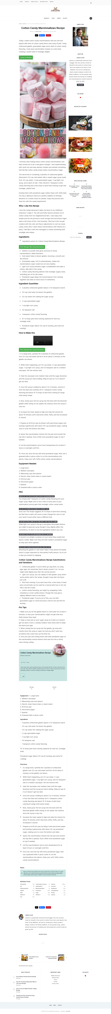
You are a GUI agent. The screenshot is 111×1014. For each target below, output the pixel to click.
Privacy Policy (34, 1)
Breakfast (46, 18)
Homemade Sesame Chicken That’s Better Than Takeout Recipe (86, 187)
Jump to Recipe (26, 57)
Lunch (53, 18)
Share (42, 35)
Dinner (59, 18)
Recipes (24, 23)
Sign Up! (51, 1)
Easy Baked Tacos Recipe (34, 957)
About (21, 1)
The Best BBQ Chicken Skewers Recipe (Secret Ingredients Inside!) (86, 195)
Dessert (65, 18)
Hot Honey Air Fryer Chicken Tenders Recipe (74, 195)
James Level (38, 31)
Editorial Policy (44, 1)
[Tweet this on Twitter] (36, 35)
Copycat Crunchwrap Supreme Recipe (51, 957)
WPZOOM (68, 1011)
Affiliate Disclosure (55, 975)
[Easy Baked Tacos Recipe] (25, 957)
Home (20, 23)
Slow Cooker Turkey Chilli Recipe (74, 186)
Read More (80, 84)
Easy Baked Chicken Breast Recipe (26, 976)
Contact (27, 1)
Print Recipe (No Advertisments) (32, 247)
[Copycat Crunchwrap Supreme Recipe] (61, 957)
